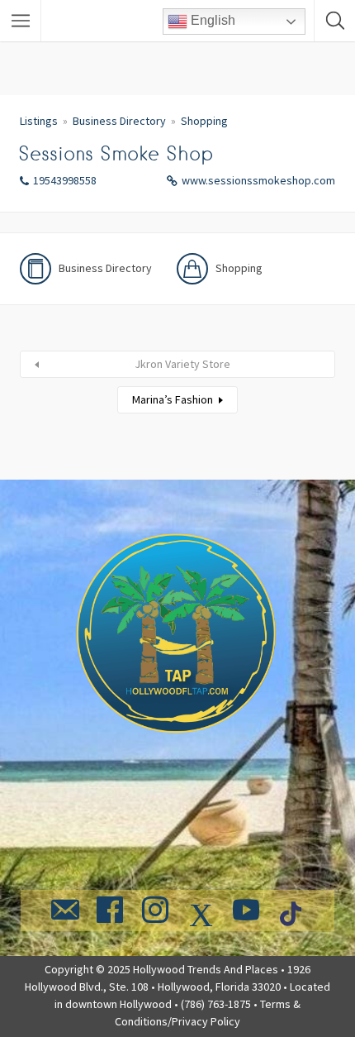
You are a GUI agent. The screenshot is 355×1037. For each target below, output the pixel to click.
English (211, 20)
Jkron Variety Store (182, 363)
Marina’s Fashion (172, 399)
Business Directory (119, 120)
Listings (39, 120)
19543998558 (65, 180)
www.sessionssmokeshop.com (258, 180)
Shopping (204, 120)
